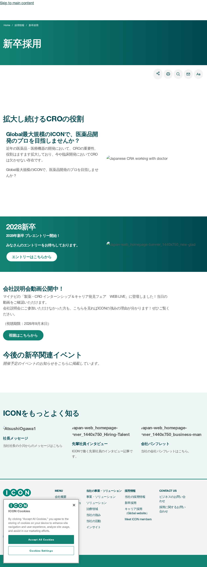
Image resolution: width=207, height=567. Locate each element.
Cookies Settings (41, 550)
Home (7, 25)
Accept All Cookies (41, 539)
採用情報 (19, 25)
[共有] (158, 73)
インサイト (93, 527)
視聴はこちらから (23, 335)
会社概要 (61, 497)
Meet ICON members (138, 519)
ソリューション (96, 503)
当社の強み (93, 515)
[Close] (74, 505)
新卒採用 (130, 503)
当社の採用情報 (135, 497)
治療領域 (92, 509)
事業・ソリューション (101, 497)
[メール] (188, 74)
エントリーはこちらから (32, 256)
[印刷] (168, 74)
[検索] (178, 74)
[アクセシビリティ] (198, 74)
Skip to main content (17, 3)
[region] (41, 531)
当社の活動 (93, 521)
